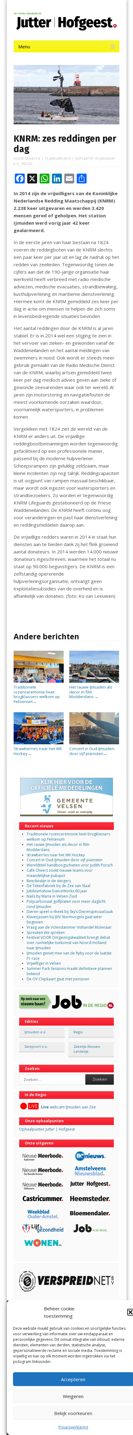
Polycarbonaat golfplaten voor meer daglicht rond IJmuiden (66, 904)
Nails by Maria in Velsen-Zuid (52, 896)
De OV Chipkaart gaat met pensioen (58, 979)
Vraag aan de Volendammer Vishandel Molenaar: (69, 927)
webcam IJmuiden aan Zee (68, 1107)
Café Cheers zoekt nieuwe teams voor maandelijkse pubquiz (60, 873)
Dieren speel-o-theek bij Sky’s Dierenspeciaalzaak (70, 911)
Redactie (33, 158)
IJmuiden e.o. (35, 1032)
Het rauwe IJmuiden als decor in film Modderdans (90, 691)
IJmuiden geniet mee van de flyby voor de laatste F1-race (69, 956)
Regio (27, 163)
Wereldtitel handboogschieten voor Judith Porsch (70, 865)
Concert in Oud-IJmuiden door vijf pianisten (91, 751)
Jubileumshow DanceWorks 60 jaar (57, 891)
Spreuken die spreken (46, 932)
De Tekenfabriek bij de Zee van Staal (58, 885)
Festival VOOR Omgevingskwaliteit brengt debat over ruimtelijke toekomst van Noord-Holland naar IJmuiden (68, 943)
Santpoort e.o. (36, 1046)
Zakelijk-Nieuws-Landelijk (87, 1048)
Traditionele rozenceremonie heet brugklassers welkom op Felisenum (37, 694)
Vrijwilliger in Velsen (44, 963)
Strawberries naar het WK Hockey (38, 751)
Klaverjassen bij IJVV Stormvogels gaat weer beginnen (64, 919)
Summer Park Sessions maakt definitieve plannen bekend (69, 971)
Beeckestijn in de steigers (49, 880)
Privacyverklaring (73, 1427)
